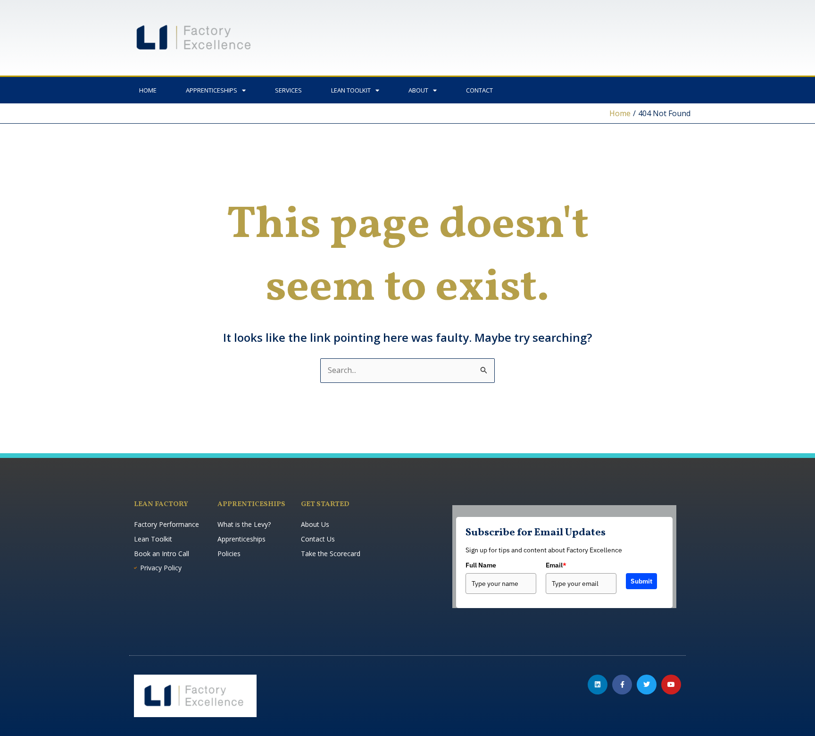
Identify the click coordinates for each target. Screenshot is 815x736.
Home (148, 90)
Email (556, 565)
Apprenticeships (211, 90)
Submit (641, 581)
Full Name (481, 565)
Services (288, 90)
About (418, 90)
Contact (479, 90)
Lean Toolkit (351, 90)
